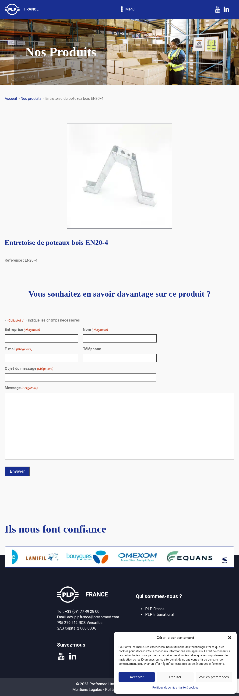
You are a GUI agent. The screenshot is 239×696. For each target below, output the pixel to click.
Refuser (175, 677)
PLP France (155, 609)
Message (21, 388)
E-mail (18, 349)
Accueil (11, 98)
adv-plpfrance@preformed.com (93, 617)
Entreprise (22, 329)
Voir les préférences (214, 677)
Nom (95, 329)
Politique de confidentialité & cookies (175, 687)
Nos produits (31, 98)
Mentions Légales (87, 689)
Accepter (137, 677)
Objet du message (29, 368)
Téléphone (92, 349)
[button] (229, 637)
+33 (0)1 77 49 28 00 (82, 611)
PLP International (159, 614)
